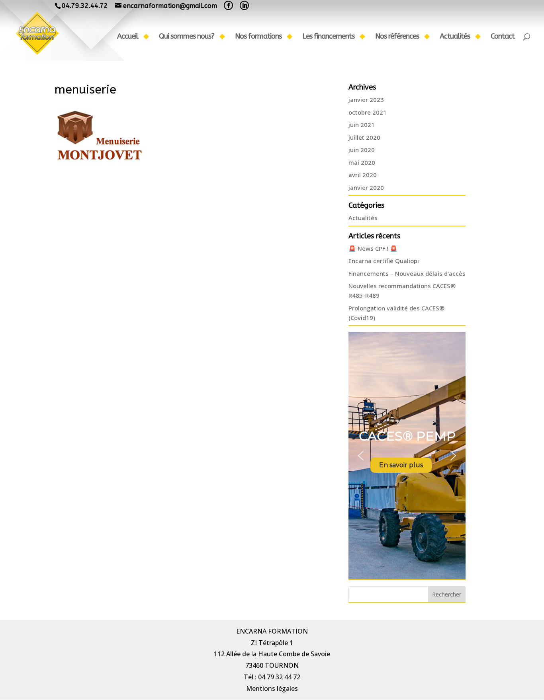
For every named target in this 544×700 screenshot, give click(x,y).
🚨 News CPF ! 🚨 (372, 248)
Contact (503, 37)
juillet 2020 (364, 137)
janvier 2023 (366, 99)
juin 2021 (361, 125)
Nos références (397, 37)
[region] (407, 455)
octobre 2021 (367, 112)
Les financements (328, 37)
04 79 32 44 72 (279, 677)
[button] (360, 455)
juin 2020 (361, 150)
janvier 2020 (366, 187)
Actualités (455, 37)
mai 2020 (361, 162)
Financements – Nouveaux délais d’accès (407, 273)
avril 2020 (362, 175)
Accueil (127, 37)
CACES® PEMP (407, 436)
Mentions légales (272, 688)
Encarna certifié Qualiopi (383, 261)
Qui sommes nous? (186, 37)
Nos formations (258, 37)
